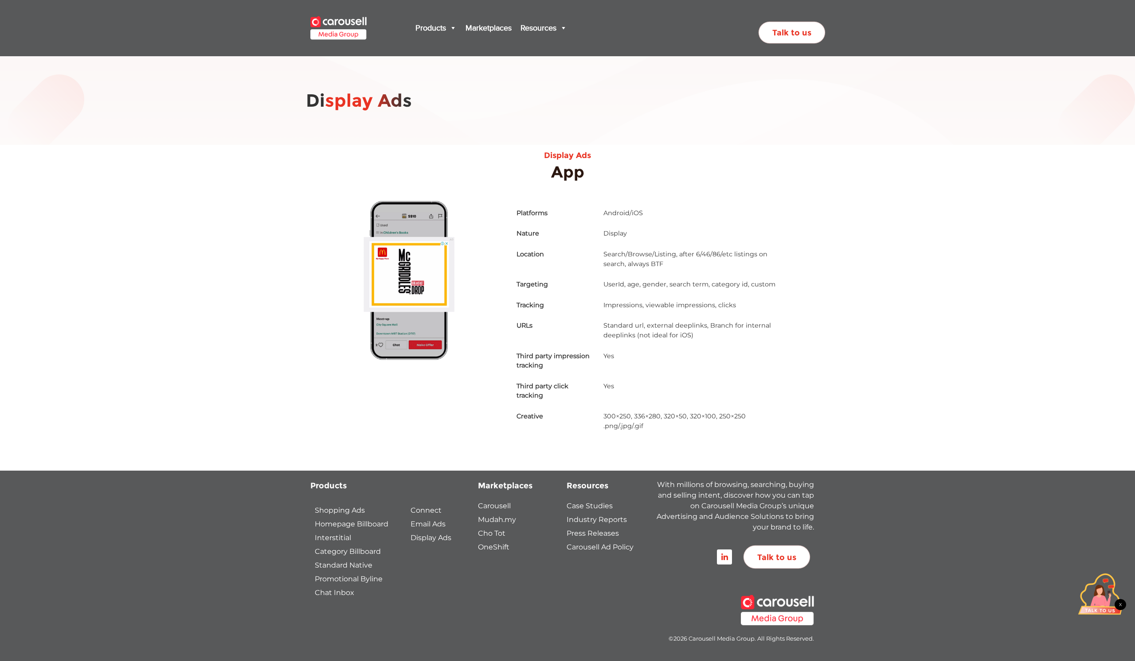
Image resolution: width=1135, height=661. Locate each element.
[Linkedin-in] (724, 556)
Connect (426, 510)
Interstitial (333, 537)
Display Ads (431, 537)
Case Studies (590, 506)
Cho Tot (491, 533)
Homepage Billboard (351, 524)
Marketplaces (489, 28)
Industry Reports (597, 519)
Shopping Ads (340, 510)
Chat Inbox (334, 592)
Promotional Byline (349, 579)
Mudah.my (497, 519)
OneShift (493, 547)
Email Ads (428, 524)
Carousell (494, 506)
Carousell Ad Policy (600, 547)
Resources (538, 28)
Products (430, 28)
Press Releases (593, 533)
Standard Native (343, 565)
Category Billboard (348, 551)
